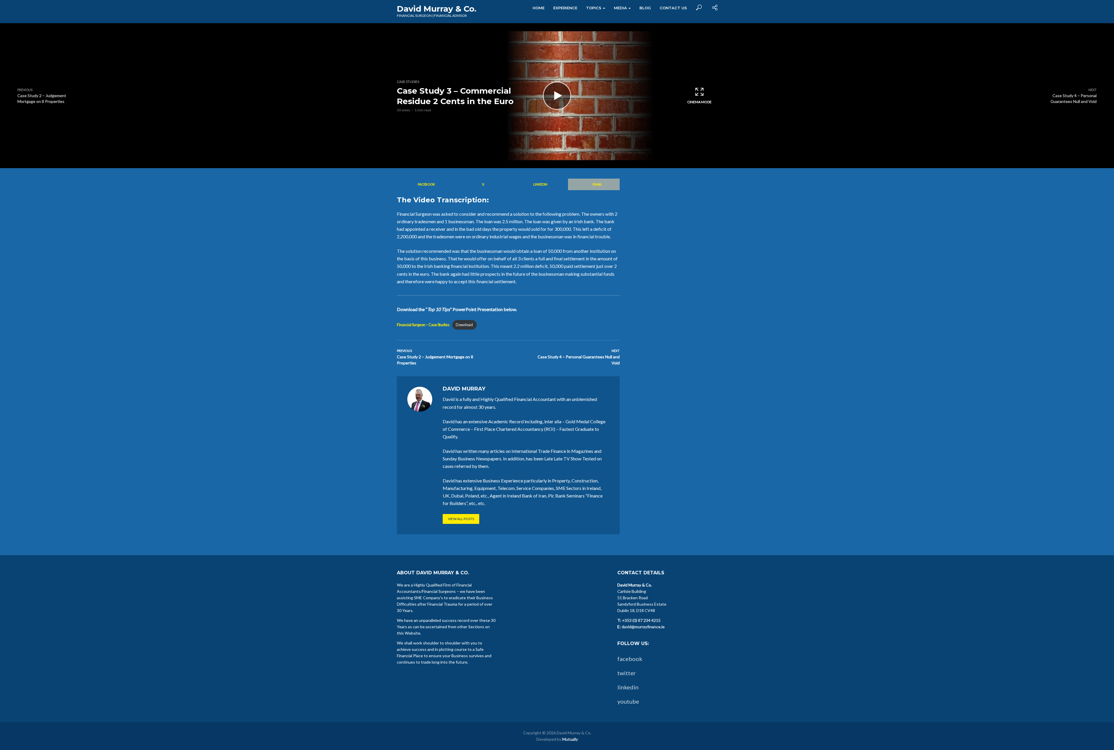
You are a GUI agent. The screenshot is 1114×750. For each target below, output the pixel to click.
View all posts (461, 519)
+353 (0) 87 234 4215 (641, 620)
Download (464, 324)
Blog (645, 8)
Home (539, 8)
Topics (593, 8)
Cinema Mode (699, 102)
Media (620, 8)
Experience (565, 8)
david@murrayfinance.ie (643, 626)
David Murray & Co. (436, 9)
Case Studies (408, 81)
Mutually (570, 739)
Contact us (673, 8)
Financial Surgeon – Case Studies (423, 324)
